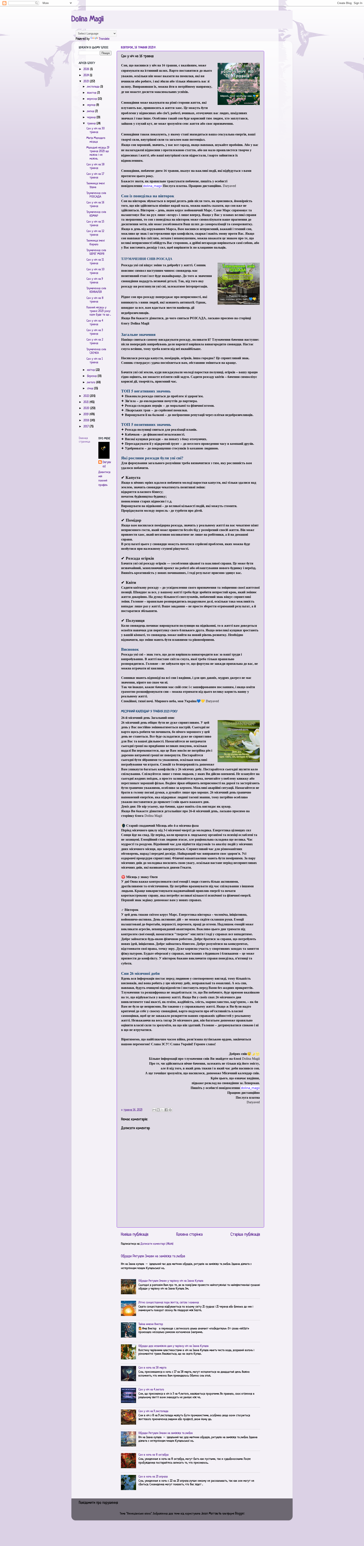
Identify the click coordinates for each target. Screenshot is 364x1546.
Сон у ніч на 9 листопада (153, 1411)
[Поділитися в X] (162, 1110)
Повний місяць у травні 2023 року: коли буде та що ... (98, 311)
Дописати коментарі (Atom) (157, 1243)
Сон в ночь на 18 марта (152, 1367)
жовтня (92, 92)
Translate (104, 39)
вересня (92, 99)
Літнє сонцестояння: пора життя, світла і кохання (168, 1302)
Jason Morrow (209, 1513)
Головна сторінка (189, 1234)
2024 (86, 75)
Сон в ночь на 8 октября (153, 1454)
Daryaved (107, 464)
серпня (91, 105)
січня (90, 388)
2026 (86, 69)
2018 (86, 420)
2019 (86, 414)
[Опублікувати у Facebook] (166, 1110)
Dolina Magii (87, 19)
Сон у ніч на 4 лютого (151, 1389)
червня (91, 117)
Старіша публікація (245, 1234)
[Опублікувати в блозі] (158, 1110)
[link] (152, 186)
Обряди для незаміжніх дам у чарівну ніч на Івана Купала (173, 1346)
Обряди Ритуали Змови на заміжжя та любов (153, 1256)
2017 (86, 426)
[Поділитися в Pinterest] (170, 1110)
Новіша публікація (134, 1234)
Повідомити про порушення (98, 1503)
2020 (86, 408)
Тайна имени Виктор (150, 1324)
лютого (91, 382)
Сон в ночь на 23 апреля (153, 1476)
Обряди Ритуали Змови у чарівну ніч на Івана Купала (170, 1280)
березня (92, 376)
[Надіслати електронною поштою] (154, 1110)
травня (91, 123)
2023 (86, 81)
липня (91, 111)
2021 (86, 402)
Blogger (239, 1513)
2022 (86, 396)
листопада (93, 86)
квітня (91, 370)
